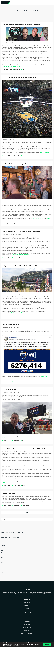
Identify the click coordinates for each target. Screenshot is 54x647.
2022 (2, 555)
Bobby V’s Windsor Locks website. (12, 66)
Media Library (27, 636)
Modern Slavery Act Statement (27, 633)
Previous (27, 512)
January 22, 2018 (7, 485)
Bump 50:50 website (44, 152)
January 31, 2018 (7, 381)
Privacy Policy (27, 624)
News (24, 69)
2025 (2, 550)
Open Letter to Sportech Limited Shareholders (10, 530)
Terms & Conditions (27, 627)
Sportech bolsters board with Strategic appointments (12, 532)
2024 (2, 552)
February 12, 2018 (8, 155)
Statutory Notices (26, 505)
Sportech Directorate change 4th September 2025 (11, 537)
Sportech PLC (17, 69)
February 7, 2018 (7, 257)
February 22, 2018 (8, 69)
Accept (47, 644)
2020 (2, 560)
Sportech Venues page (38, 218)
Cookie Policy (27, 630)
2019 (2, 562)
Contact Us (27, 621)
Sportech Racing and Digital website (21, 254)
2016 (2, 569)
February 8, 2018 (7, 223)
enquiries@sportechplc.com (27, 612)
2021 (2, 557)
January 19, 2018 (7, 505)
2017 (2, 567)
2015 (2, 572)
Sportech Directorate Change (7, 539)
